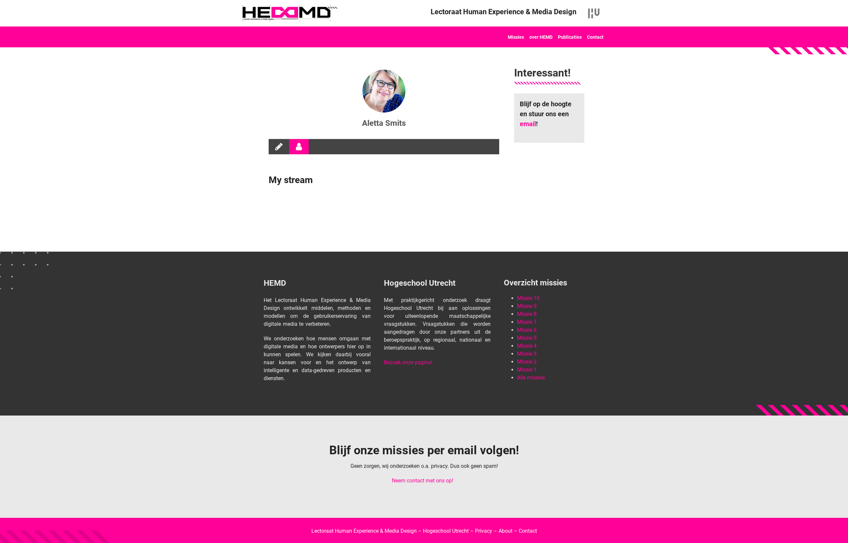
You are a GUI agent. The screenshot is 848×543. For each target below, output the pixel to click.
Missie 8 (527, 314)
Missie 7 (527, 322)
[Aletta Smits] (384, 91)
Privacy (483, 531)
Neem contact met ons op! (422, 480)
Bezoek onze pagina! (408, 362)
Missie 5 (527, 338)
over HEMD (541, 37)
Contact (595, 37)
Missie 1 (527, 370)
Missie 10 (528, 298)
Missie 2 (527, 362)
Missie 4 (527, 346)
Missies (516, 37)
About (505, 531)
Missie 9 (527, 306)
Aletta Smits (384, 123)
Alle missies (531, 377)
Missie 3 (527, 354)
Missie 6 (527, 330)
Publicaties (570, 37)
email (528, 124)
